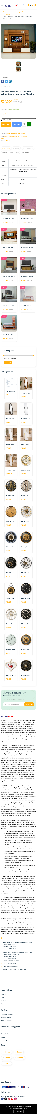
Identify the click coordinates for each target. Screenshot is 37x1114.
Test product (10, 391)
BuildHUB (7, 140)
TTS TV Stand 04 (26, 305)
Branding (20, 1058)
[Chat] (29, 124)
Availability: (4, 109)
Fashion (7, 1058)
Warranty (4, 152)
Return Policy (25, 152)
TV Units (7, 14)
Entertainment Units (28, 12)
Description (16, 148)
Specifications (6, 148)
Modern (7, 1063)
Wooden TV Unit (18, 136)
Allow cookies (18, 1111)
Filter (9, 362)
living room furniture (9, 136)
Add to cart (6, 124)
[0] (27, 6)
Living (18, 12)
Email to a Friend (6, 86)
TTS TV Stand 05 (8, 334)
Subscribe (29, 704)
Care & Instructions (28, 148)
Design (19, 1052)
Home (4, 12)
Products (11, 12)
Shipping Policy (14, 152)
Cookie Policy (23, 1108)
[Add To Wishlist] (24, 124)
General (7, 1052)
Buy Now (17, 124)
